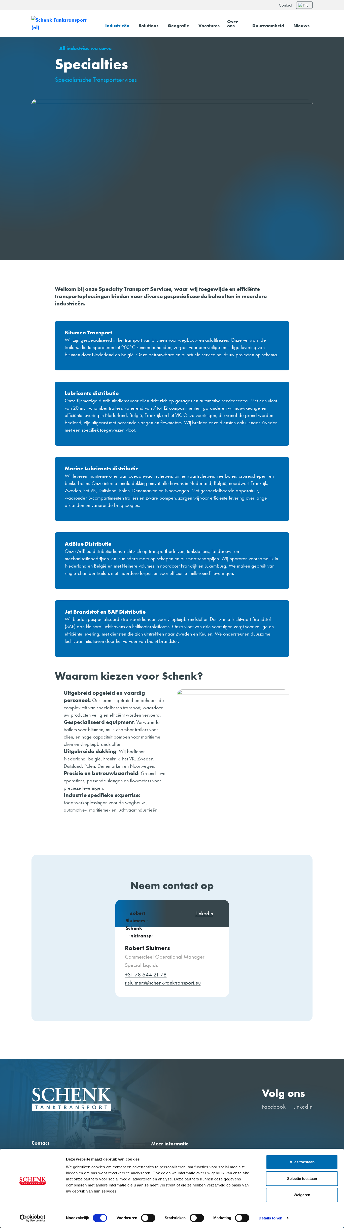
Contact (285, 5)
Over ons (232, 24)
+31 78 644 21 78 (146, 975)
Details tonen (270, 1218)
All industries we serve (85, 48)
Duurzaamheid (268, 26)
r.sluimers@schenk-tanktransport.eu (163, 983)
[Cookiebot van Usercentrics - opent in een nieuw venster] (33, 1218)
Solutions (148, 26)
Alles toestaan (302, 1162)
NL (305, 5)
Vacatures (209, 26)
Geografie (178, 26)
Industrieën (117, 26)
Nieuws (301, 26)
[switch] (148, 1218)
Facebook (274, 1106)
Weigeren (302, 1195)
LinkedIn (303, 1106)
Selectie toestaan (302, 1178)
